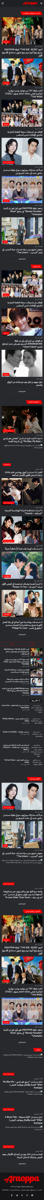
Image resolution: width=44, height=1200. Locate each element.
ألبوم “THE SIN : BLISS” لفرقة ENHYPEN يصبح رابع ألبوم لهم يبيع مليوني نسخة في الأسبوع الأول (22, 52)
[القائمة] (3, 4)
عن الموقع (33, 1190)
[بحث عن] (41, 4)
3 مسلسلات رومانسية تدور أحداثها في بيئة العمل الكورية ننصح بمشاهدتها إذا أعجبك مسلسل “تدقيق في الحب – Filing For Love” (22, 625)
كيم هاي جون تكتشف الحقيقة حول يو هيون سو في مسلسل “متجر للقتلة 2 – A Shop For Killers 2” (16, 747)
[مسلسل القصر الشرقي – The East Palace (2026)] (36, 765)
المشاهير (36, 266)
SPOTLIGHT (34, 402)
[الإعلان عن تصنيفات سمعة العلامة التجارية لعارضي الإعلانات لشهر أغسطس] (36, 672)
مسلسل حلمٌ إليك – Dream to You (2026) (16, 732)
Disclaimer (5, 1190)
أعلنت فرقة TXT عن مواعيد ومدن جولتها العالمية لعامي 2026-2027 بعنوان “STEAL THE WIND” (23, 93)
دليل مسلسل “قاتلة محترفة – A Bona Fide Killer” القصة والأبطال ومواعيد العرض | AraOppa (23, 1120)
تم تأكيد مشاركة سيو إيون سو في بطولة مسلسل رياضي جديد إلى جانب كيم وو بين (22, 171)
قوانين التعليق (25, 1190)
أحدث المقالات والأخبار (31, 13)
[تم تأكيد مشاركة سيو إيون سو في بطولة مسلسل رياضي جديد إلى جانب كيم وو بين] (36, 682)
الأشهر (12, 644)
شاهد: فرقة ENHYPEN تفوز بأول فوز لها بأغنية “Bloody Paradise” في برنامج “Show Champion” (23, 211)
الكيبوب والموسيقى (33, 911)
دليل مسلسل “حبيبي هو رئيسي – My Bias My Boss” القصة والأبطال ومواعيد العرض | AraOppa (22, 1084)
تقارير (38, 1049)
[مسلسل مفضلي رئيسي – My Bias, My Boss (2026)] (36, 723)
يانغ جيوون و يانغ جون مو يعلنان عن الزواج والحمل (24, 383)
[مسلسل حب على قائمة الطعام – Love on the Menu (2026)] (36, 710)
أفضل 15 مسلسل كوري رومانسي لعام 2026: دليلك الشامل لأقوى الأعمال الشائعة (23, 474)
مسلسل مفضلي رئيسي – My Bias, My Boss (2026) (16, 720)
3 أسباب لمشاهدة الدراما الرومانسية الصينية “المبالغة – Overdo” (23, 512)
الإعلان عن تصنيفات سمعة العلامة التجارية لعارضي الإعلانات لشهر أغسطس (24, 133)
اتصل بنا (39, 1190)
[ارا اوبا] (30, 3)
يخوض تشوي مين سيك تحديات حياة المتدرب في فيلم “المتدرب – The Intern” (22, 251)
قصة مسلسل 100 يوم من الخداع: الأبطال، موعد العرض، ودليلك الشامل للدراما (22, 1156)
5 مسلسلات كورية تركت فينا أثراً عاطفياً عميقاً (23, 548)
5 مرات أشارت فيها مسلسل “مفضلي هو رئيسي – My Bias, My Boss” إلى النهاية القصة (22, 440)
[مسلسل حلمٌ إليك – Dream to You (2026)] (36, 737)
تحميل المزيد (22, 259)
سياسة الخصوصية (15, 1190)
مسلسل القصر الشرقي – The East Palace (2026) (16, 761)
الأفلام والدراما (35, 778)
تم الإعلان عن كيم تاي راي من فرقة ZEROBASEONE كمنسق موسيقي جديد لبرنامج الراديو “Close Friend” (22, 343)
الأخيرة (32, 644)
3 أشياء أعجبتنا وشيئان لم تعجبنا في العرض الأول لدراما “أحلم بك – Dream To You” (22, 585)
